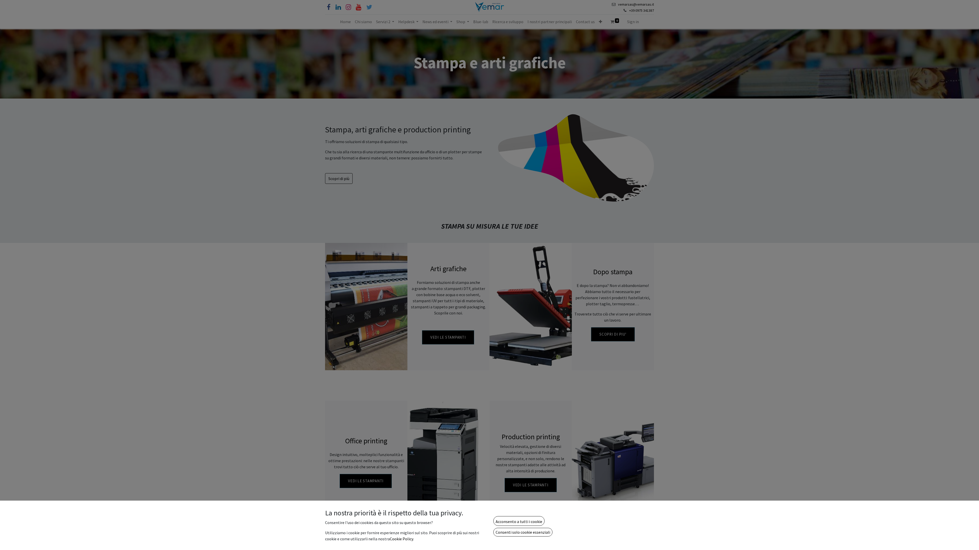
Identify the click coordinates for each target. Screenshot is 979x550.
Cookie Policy (401, 538)
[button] (519, 521)
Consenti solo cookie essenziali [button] (523, 532)
